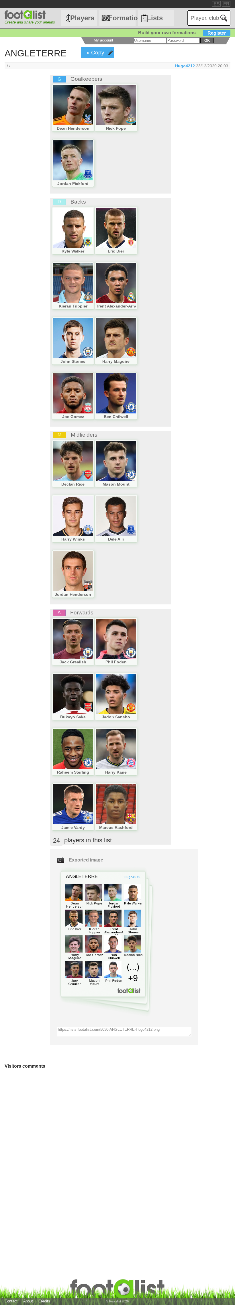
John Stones (72, 361)
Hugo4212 (185, 66)
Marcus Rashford (116, 827)
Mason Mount (116, 484)
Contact (11, 1301)
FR (226, 3)
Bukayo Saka (73, 717)
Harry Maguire (116, 361)
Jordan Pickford (73, 183)
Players (82, 18)
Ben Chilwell (116, 416)
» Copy (95, 53)
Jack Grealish (73, 662)
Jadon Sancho (116, 717)
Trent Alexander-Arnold (118, 306)
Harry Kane (116, 772)
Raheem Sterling (73, 772)
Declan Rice (73, 484)
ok (207, 40)
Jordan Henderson (73, 594)
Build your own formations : (182, 32)
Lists (155, 18)
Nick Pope (116, 128)
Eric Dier (116, 251)
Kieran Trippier (73, 306)
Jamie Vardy (73, 827)
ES (217, 3)
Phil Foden (116, 662)
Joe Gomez (73, 416)
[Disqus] (90, 1150)
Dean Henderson (73, 128)
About (28, 1301)
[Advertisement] (23, 170)
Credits (44, 1301)
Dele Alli (116, 539)
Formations (121, 18)
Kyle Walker (73, 251)
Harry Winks (73, 539)
